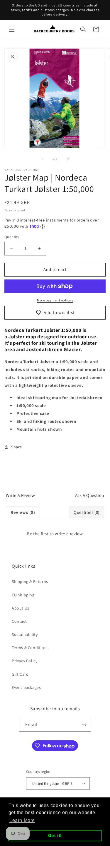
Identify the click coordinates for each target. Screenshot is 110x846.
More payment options (55, 300)
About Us (20, 608)
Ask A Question (89, 495)
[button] (11, 29)
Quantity (11, 236)
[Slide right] (68, 158)
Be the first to (55, 533)
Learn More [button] (22, 820)
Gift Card (20, 674)
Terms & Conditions (30, 647)
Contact (19, 621)
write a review (69, 533)
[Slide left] (42, 158)
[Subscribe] (84, 725)
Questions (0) (86, 512)
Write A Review (20, 495)
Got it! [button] (55, 835)
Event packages (26, 687)
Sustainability (25, 634)
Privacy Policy (24, 660)
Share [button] (16, 446)
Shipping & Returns (30, 581)
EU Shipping (23, 595)
